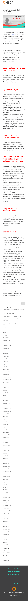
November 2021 (7, 411)
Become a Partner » (14, 571)
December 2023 (7, 346)
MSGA (5, 13)
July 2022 (5, 390)
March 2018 (6, 527)
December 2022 (7, 377)
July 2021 (5, 422)
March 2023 (6, 369)
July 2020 (5, 453)
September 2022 (7, 385)
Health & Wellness (7, 553)
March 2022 (6, 401)
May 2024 (5, 333)
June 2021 (5, 424)
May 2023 (5, 364)
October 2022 (6, 382)
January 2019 (6, 500)
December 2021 (7, 409)
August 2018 (6, 513)
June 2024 (5, 330)
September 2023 (7, 354)
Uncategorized (6, 561)
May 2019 (5, 490)
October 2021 (6, 414)
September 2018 (7, 511)
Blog (12, 13)
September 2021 (7, 416)
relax (13, 35)
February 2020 (6, 466)
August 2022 (6, 388)
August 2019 (6, 482)
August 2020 (6, 451)
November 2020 (7, 443)
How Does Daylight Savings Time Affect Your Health (14, 324)
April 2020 (5, 461)
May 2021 (5, 427)
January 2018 (6, 532)
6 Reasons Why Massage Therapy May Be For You (14, 310)
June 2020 (5, 456)
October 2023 (6, 351)
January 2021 (6, 437)
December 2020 (7, 440)
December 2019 (7, 472)
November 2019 (7, 474)
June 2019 (5, 487)
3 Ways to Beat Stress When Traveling (12, 316)
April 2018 (5, 524)
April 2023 (5, 367)
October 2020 (6, 445)
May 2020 (5, 458)
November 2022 (7, 380)
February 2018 (6, 529)
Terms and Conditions (14, 574)
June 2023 (5, 361)
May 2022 (5, 396)
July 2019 (5, 485)
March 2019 (6, 495)
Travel (4, 558)
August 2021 (6, 419)
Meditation (6, 290)
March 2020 (6, 464)
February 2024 (6, 340)
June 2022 (5, 393)
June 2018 (5, 519)
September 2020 (7, 448)
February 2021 (6, 435)
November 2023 (7, 348)
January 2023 (6, 375)
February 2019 (6, 498)
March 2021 (6, 432)
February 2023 (6, 372)
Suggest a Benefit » (14, 569)
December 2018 (7, 503)
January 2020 (6, 469)
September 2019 (7, 479)
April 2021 (5, 430)
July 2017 (5, 540)
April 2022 (5, 398)
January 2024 (6, 343)
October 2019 (6, 477)
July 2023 (5, 359)
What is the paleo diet (8, 314)
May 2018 (5, 521)
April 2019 (5, 492)
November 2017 (7, 534)
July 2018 (5, 516)
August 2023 (6, 356)
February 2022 (6, 403)
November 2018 (7, 506)
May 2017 (5, 542)
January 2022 (6, 406)
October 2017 (6, 537)
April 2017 (5, 545)
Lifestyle (5, 555)
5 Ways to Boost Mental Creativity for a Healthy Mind (12, 319)
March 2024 (6, 338)
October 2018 (6, 508)
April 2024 (5, 335)
